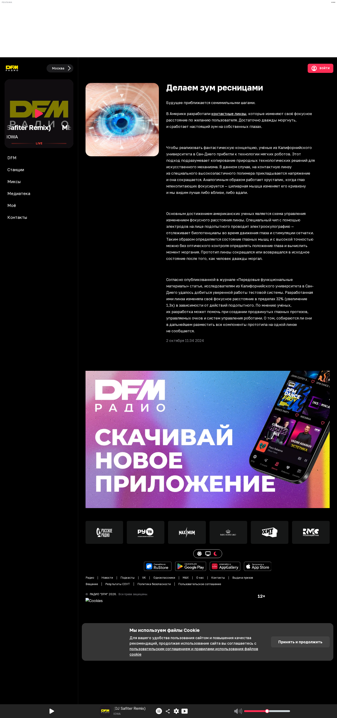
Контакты (218, 577)
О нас (200, 577)
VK (144, 577)
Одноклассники (164, 577)
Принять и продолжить (300, 642)
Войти (325, 68)
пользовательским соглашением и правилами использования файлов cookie (194, 651)
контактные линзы (228, 113)
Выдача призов (242, 577)
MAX (186, 577)
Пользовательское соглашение (199, 584)
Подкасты (128, 577)
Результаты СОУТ (117, 584)
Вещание (92, 584)
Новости (107, 577)
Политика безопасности (154, 584)
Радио (90, 577)
